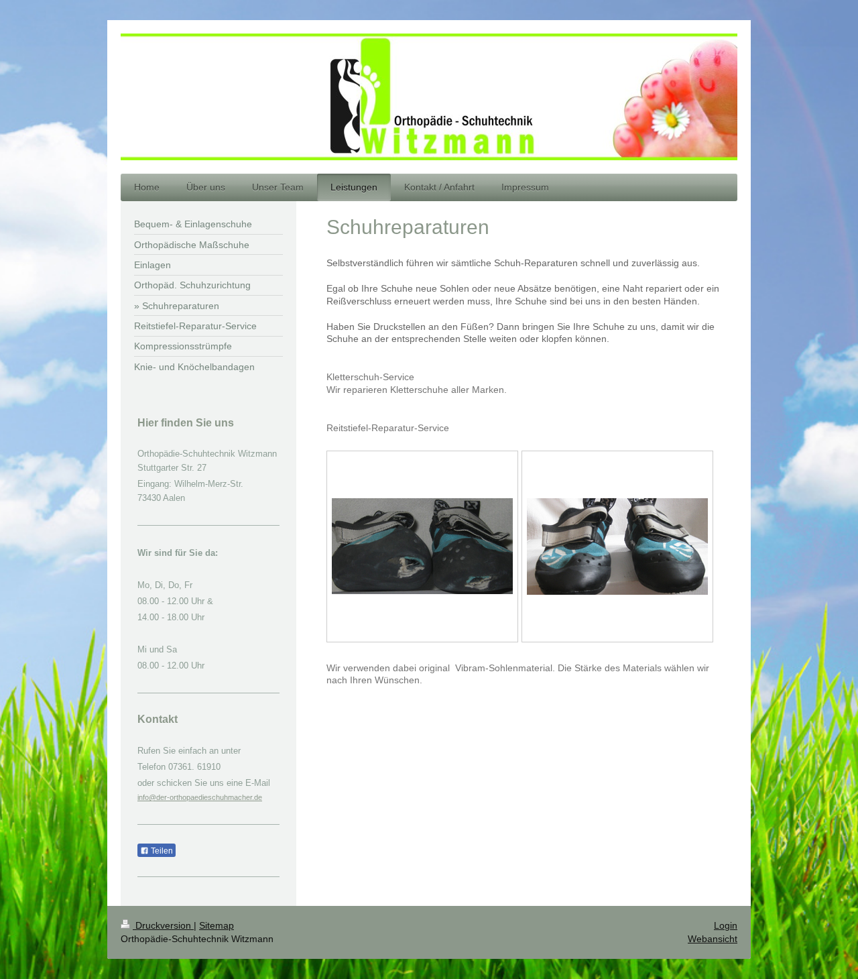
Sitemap (216, 925)
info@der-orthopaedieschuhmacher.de (199, 797)
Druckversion (163, 925)
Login (725, 925)
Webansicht (712, 938)
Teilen (161, 851)
